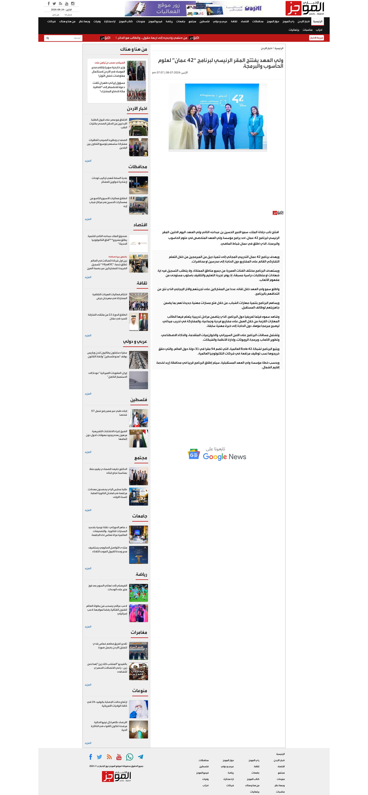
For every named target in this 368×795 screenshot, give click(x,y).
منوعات (140, 21)
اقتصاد (245, 21)
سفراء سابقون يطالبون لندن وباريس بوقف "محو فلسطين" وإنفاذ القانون (107, 354)
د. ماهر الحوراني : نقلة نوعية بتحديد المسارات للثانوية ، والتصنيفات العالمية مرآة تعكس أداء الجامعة (107, 531)
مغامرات (139, 632)
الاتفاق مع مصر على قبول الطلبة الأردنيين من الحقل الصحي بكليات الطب (108, 123)
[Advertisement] (217, 183)
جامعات (180, 21)
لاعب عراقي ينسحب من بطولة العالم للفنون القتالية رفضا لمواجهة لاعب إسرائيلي (106, 609)
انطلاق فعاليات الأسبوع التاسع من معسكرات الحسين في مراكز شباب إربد (108, 202)
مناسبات (307, 30)
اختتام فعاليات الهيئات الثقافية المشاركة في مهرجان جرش (109, 296)
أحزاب (319, 30)
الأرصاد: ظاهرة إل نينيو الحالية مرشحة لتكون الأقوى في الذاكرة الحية (109, 726)
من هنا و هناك (67, 21)
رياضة (169, 21)
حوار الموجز (273, 21)
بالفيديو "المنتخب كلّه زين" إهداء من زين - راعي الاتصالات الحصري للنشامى (107, 667)
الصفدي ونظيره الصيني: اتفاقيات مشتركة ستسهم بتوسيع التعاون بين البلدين (107, 144)
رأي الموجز (288, 21)
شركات (51, 21)
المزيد (88, 161)
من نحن (55, 14)
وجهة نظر (84, 21)
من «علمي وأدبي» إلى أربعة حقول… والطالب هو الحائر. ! (173, 38)
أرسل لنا (68, 14)
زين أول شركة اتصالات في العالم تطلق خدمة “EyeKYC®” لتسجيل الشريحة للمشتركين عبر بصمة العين (107, 264)
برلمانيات (294, 30)
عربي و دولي (220, 21)
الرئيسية (317, 21)
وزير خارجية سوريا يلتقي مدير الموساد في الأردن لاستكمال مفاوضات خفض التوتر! (108, 72)
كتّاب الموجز (126, 21)
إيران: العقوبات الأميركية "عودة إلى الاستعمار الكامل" (107, 375)
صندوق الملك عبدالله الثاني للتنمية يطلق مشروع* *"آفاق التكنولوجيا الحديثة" (107, 240)
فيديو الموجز (155, 21)
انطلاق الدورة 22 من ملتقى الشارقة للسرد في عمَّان (107, 316)
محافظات (257, 21)
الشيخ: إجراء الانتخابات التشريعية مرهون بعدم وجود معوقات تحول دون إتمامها (106, 435)
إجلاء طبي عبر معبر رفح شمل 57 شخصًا (109, 413)
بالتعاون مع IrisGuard (118, 256)
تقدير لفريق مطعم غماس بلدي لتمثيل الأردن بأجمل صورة (110, 645)
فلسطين (204, 21)
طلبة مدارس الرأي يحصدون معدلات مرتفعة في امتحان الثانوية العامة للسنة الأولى (107, 493)
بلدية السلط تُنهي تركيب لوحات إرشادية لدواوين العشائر (109, 180)
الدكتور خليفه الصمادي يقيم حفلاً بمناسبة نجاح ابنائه (108, 471)
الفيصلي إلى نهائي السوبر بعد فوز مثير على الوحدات (107, 587)
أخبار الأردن (304, 21)
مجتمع (192, 21)
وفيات (97, 21)
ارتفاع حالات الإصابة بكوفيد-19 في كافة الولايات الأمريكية (107, 704)
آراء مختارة (109, 21)
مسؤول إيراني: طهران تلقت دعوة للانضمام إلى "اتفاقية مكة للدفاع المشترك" (109, 87)
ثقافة (234, 21)
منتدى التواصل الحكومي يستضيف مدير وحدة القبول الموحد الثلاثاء (107, 549)
